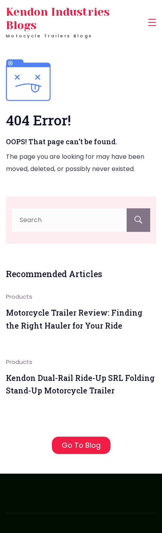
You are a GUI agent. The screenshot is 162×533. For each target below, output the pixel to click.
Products (19, 296)
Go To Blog (81, 445)
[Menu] (152, 22)
